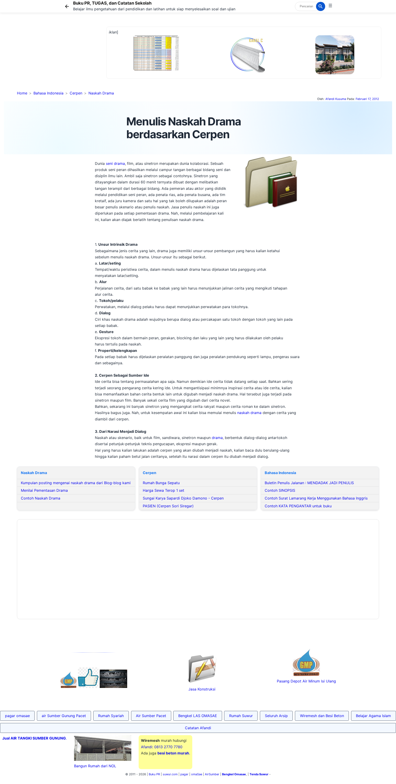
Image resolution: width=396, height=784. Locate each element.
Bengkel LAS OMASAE (197, 715)
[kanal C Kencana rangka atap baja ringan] (247, 72)
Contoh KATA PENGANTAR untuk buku (298, 506)
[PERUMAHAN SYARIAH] (88, 686)
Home (22, 93)
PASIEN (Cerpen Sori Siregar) (168, 506)
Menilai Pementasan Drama (44, 490)
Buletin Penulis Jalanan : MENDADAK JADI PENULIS (309, 482)
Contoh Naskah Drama (40, 498)
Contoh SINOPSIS (280, 490)
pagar (184, 774)
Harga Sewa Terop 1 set (163, 490)
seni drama (115, 163)
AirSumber (212, 774)
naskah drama (248, 412)
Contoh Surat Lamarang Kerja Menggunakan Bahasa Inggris (316, 498)
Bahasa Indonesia (48, 93)
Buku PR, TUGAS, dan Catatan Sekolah (112, 3)
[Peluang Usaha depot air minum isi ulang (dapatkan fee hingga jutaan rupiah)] (68, 686)
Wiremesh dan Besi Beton (322, 715)
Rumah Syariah (111, 715)
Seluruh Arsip (276, 715)
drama (217, 437)
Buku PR (154, 774)
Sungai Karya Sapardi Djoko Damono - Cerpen (183, 498)
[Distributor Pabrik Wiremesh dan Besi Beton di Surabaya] (113, 686)
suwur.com (170, 774)
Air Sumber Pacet (151, 715)
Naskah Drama (101, 93)
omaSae (196, 774)
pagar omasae (17, 715)
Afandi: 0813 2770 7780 (161, 747)
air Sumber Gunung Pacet (64, 715)
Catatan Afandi (198, 728)
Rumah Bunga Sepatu (161, 482)
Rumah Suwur (241, 715)
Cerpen (76, 93)
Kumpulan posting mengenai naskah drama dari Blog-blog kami (76, 482)
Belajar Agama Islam (373, 715)
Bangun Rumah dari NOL (95, 766)
